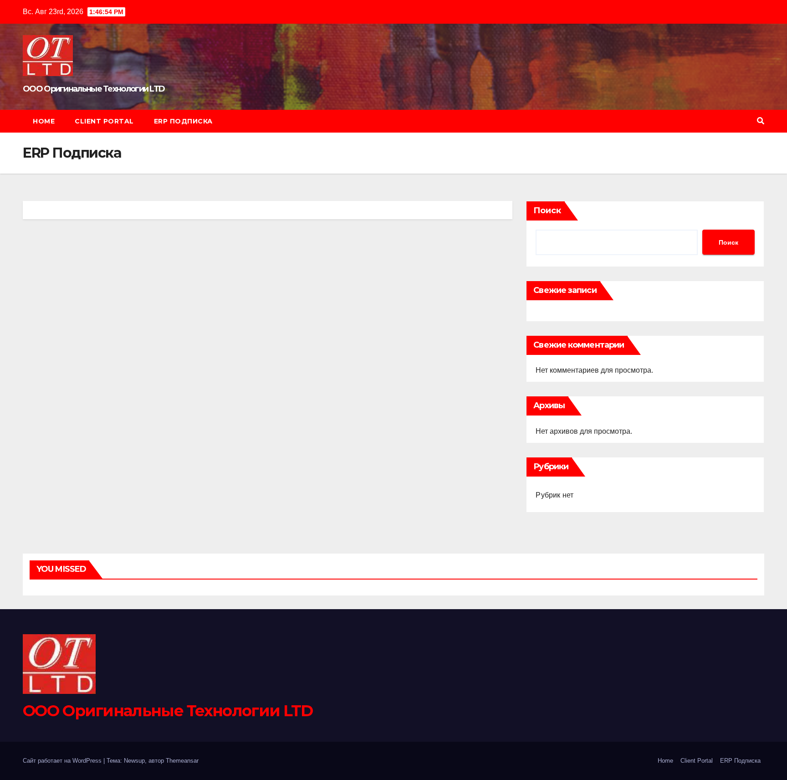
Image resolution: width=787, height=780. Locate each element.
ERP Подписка (183, 121)
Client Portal (104, 121)
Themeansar (182, 760)
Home (44, 121)
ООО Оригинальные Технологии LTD (93, 89)
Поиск (547, 210)
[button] (760, 121)
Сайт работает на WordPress (63, 760)
